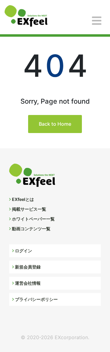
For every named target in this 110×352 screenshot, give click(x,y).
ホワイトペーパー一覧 (33, 218)
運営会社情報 (28, 283)
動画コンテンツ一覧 (31, 228)
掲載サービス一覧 (29, 209)
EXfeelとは (23, 199)
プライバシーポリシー (36, 299)
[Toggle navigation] (96, 21)
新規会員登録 (28, 266)
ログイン (23, 250)
